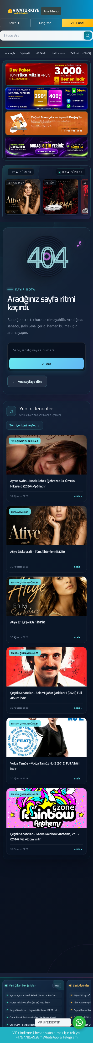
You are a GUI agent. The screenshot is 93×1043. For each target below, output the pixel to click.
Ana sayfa (10, 53)
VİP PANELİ (41, 53)
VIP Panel (77, 23)
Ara (46, 363)
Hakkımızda (58, 53)
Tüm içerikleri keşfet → (25, 425)
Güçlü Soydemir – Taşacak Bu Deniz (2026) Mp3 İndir (36, 1010)
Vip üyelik (26, 53)
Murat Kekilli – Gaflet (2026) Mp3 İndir (30, 1002)
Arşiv (57, 985)
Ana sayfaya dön (27, 381)
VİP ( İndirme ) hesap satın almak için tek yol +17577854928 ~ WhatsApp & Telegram (46, 1035)
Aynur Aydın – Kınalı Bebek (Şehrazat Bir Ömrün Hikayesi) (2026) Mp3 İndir (36, 995)
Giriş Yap (45, 23)
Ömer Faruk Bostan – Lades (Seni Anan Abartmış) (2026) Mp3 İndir (36, 1017)
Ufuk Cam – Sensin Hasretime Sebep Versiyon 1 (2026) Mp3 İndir (36, 1024)
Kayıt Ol (14, 23)
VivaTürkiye (24, 11)
